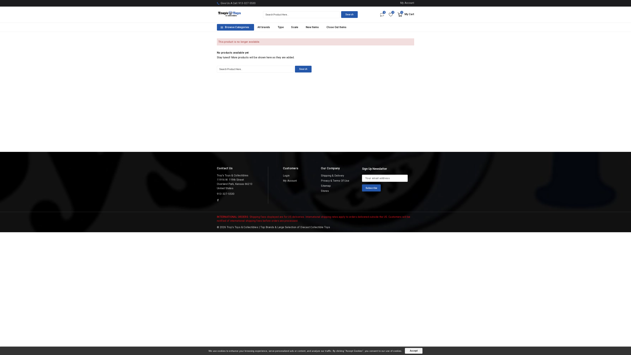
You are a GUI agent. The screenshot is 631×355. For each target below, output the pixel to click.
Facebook (218, 200)
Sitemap (326, 185)
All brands (263, 27)
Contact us (225, 168)
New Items (312, 27)
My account (290, 180)
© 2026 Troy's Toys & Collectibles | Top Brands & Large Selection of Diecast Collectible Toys (273, 227)
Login (286, 175)
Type (281, 27)
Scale (294, 27)
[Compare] (382, 14)
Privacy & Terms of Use (335, 180)
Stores (325, 190)
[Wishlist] (391, 14)
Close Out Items (337, 27)
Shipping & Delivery (332, 175)
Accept (414, 350)
